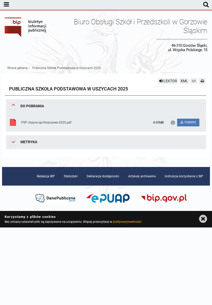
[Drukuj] (202, 81)
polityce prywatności (127, 222)
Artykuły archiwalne (142, 176)
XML (184, 81)
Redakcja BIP (46, 176)
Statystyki (71, 176)
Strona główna (17, 68)
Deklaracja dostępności (103, 176)
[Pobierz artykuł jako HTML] (194, 81)
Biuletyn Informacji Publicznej (26, 35)
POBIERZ (190, 122)
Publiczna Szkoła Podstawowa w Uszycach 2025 (66, 68)
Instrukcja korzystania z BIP (184, 176)
